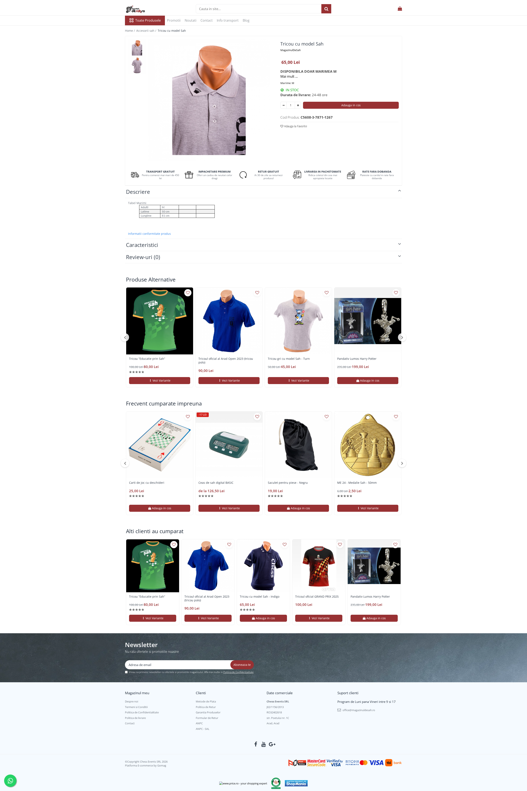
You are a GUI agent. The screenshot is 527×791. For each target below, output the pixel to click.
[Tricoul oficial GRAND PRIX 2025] (318, 565)
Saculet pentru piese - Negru (288, 483)
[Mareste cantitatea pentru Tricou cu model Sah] (298, 105)
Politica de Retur (206, 707)
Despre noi (131, 701)
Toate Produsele (148, 20)
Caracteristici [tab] (142, 245)
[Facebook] (255, 744)
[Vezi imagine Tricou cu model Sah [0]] (137, 47)
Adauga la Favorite (295, 126)
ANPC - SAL (202, 729)
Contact (207, 20)
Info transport (228, 20)
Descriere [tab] (138, 191)
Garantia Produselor (208, 712)
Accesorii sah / (146, 31)
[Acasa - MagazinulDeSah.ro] (145, 9)
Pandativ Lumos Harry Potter (357, 359)
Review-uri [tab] (143, 257)
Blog (246, 20)
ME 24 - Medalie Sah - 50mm (357, 483)
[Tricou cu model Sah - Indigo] (263, 565)
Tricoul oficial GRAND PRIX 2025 (317, 596)
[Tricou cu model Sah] (209, 100)
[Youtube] (263, 744)
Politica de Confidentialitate (238, 672)
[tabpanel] (209, 100)
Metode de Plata (206, 701)
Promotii (174, 20)
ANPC (199, 723)
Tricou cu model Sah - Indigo (259, 596)
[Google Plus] (271, 744)
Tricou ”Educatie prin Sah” (147, 359)
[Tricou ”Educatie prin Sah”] (159, 320)
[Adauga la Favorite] (187, 292)
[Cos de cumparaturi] (400, 8)
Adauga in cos (351, 105)
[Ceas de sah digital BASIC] (229, 444)
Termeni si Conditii (136, 707)
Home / (130, 31)
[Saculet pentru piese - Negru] (298, 444)
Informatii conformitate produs (149, 234)
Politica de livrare (135, 718)
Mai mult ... (289, 76)
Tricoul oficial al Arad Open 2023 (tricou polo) (225, 360)
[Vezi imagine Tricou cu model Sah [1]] (137, 65)
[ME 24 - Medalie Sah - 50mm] (367, 444)
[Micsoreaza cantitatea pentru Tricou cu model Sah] (283, 105)
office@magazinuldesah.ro (358, 710)
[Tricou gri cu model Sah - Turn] (298, 320)
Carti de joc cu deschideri (146, 483)
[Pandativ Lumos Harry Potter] (367, 320)
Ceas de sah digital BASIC (215, 483)
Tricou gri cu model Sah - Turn (289, 359)
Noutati (190, 20)
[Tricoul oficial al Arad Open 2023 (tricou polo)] (229, 320)
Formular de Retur (207, 718)
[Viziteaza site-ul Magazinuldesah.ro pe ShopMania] (296, 783)
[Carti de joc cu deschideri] (159, 444)
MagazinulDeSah (290, 50)
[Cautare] (326, 8)
